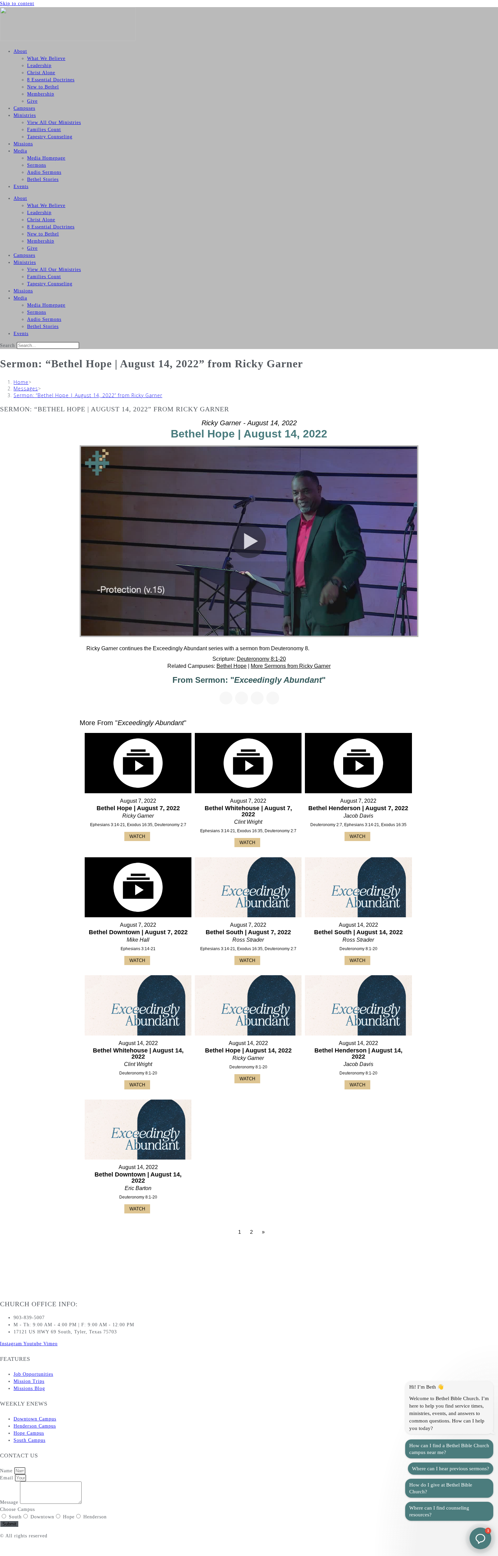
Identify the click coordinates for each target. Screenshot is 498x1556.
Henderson (95, 1516)
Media (20, 150)
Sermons (36, 165)
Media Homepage (46, 158)
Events (21, 186)
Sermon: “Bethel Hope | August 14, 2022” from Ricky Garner (88, 395)
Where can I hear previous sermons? (450, 1468)
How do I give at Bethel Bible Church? (440, 1488)
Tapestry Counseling (49, 136)
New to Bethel (43, 86)
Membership (40, 94)
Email (7, 1477)
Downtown (42, 1516)
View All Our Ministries (54, 122)
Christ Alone (41, 72)
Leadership (39, 65)
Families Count (44, 129)
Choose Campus (17, 1509)
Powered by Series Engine (393, 1250)
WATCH (137, 836)
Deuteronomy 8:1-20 (261, 659)
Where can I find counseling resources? (439, 1511)
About (20, 51)
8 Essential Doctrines (51, 79)
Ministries (25, 115)
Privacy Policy (16, 1547)
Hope (69, 1516)
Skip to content (17, 3)
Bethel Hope (231, 666)
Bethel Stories (43, 179)
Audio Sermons (44, 172)
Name (7, 1470)
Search (7, 345)
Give (32, 101)
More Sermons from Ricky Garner (291, 666)
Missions (23, 143)
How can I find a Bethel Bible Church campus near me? (449, 1449)
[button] (480, 1538)
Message (10, 1502)
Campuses (24, 108)
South (15, 1516)
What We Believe (46, 58)
